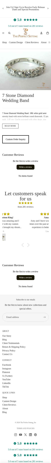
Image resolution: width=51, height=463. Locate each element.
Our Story (6, 336)
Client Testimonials (10, 343)
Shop (4, 42)
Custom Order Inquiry (16, 139)
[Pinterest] (35, 434)
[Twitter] (25, 434)
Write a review (25, 167)
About (43, 42)
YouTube (6, 379)
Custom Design (16, 42)
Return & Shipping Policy (14, 346)
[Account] (41, 33)
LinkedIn (6, 383)
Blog (4, 339)
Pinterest (6, 372)
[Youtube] (20, 434)
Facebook (6, 365)
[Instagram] (15, 434)
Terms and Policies (25, 428)
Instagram (6, 368)
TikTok (5, 387)
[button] (23, 245)
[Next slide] (48, 8)
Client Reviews (32, 42)
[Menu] (3, 33)
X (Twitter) (7, 376)
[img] (25, 203)
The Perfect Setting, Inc (28, 423)
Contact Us (7, 354)
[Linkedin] (30, 434)
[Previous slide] (3, 8)
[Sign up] (44, 317)
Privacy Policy (8, 350)
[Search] (9, 33)
